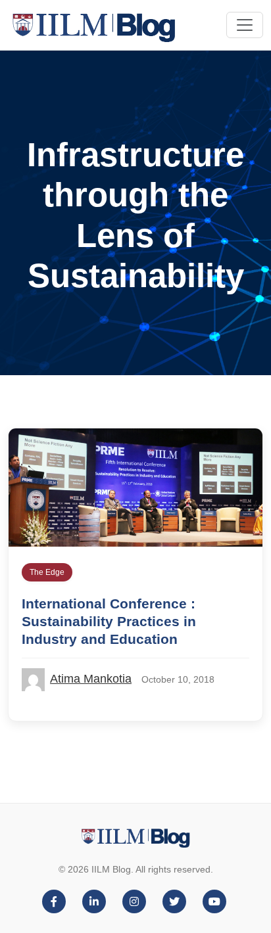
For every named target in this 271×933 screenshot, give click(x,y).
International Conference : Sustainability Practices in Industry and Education (109, 621)
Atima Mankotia (91, 678)
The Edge (47, 572)
